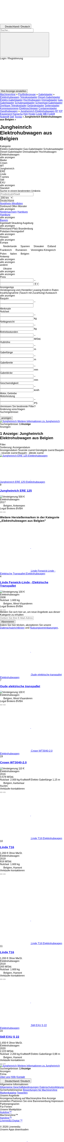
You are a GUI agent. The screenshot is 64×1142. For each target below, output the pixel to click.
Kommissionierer (9, 108)
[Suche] (24, 44)
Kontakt (20, 1077)
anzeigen (6, 418)
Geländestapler (35, 105)
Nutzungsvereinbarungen (44, 627)
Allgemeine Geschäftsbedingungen (19, 1087)
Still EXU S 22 (9, 1036)
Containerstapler (48, 108)
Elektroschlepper (28, 108)
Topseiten (22, 1092)
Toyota (18, 116)
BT (57, 111)
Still (12, 116)
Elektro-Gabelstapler (11, 100)
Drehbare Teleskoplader (13, 105)
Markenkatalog (8, 1092)
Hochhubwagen (32, 100)
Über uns (5, 1077)
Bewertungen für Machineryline (40, 1090)
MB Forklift (49, 114)
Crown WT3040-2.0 (13, 762)
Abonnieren (7, 621)
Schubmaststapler (25, 102)
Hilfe (13, 1077)
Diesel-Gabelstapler (49, 97)
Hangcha (18, 114)
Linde (39, 114)
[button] (32, 74)
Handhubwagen (9, 111)
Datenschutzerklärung (51, 1087)
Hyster (32, 114)
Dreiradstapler (49, 100)
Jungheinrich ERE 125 (16, 490)
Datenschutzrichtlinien (12, 627)
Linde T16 (7, 847)
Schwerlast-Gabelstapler (48, 102)
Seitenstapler (52, 105)
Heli (25, 114)
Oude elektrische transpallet (20, 686)
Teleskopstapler (28, 97)
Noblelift (4, 116)
